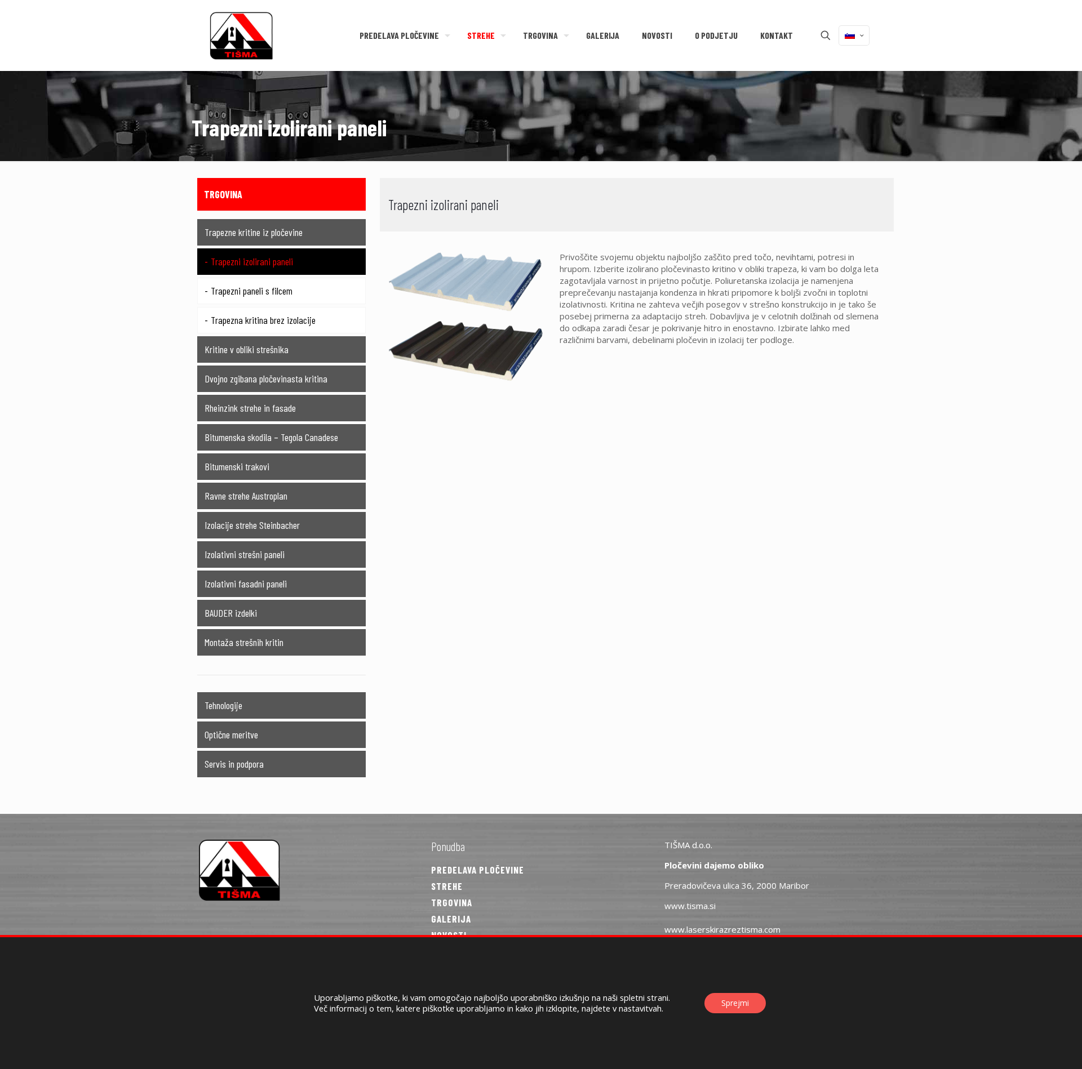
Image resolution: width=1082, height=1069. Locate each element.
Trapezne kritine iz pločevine (254, 232)
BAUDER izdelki (231, 613)
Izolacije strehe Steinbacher (252, 525)
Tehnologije (223, 705)
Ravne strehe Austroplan (246, 495)
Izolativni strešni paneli (245, 554)
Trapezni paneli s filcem (251, 290)
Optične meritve (231, 734)
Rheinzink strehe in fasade (250, 408)
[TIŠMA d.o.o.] (241, 35)
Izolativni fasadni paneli (246, 583)
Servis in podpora (234, 764)
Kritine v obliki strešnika (247, 349)
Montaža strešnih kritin (244, 642)
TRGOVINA (451, 902)
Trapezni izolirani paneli (252, 261)
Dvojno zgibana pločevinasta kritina (266, 378)
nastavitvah (640, 1008)
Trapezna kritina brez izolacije (263, 320)
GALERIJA (451, 918)
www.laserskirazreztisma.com (722, 929)
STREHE (447, 886)
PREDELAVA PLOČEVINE (477, 869)
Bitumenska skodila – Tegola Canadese (271, 437)
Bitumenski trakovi (237, 466)
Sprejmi (735, 1002)
